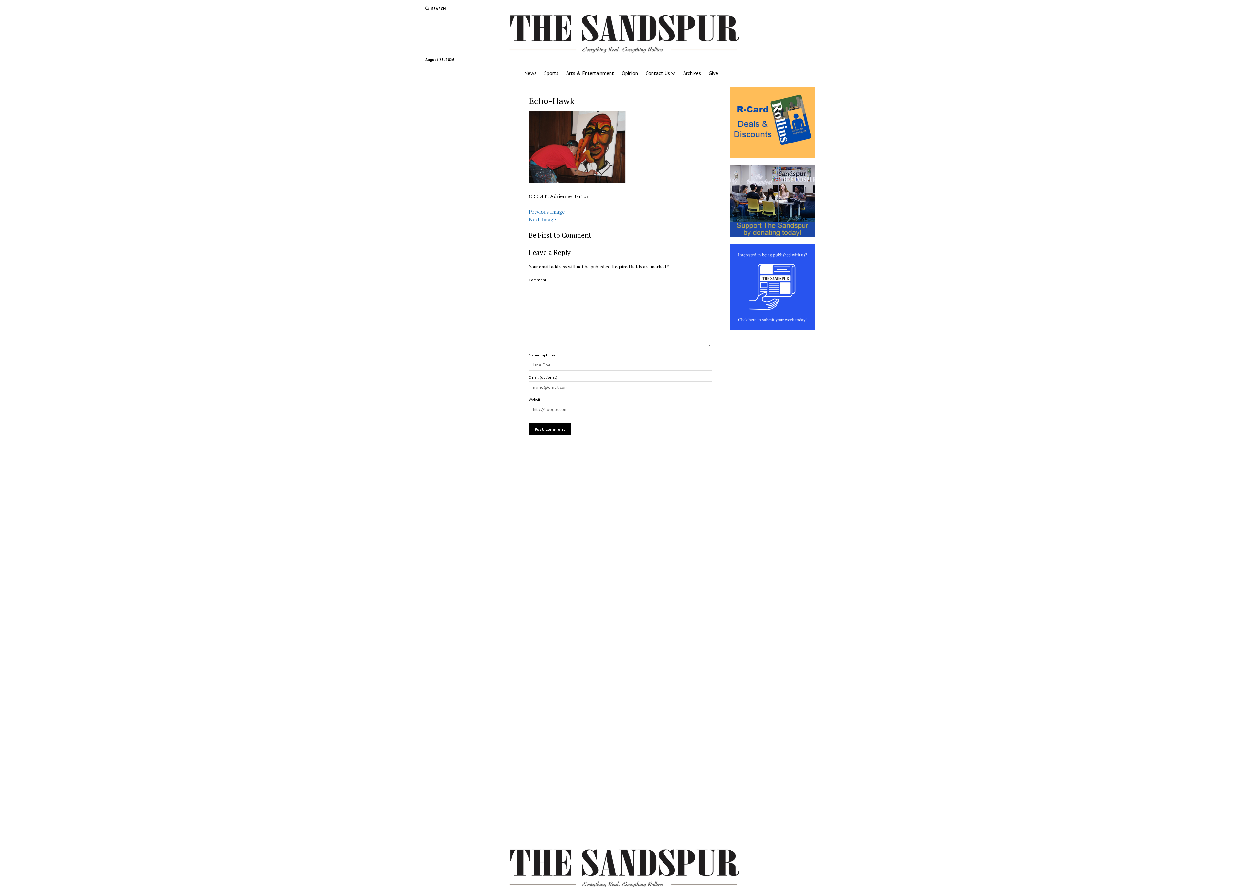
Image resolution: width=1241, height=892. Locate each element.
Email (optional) (543, 377)
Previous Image (547, 211)
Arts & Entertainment (590, 73)
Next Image (542, 219)
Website (536, 399)
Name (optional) (543, 355)
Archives (692, 73)
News (530, 73)
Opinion (630, 73)
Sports (551, 73)
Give (713, 73)
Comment (537, 279)
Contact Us (658, 73)
